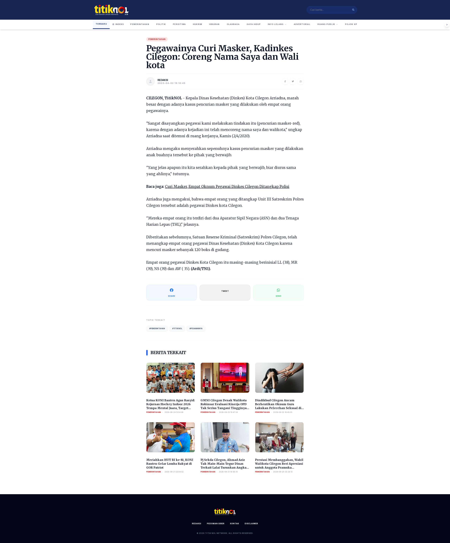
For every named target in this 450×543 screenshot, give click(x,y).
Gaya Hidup (254, 24)
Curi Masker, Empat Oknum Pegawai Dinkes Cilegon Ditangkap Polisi (227, 186)
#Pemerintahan (157, 328)
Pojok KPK (352, 24)
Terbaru (101, 24)
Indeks (119, 24)
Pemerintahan (139, 24)
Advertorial (302, 24)
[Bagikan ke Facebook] (285, 81)
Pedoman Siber (215, 523)
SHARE (171, 296)
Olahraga (233, 24)
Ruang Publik (326, 24)
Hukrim (197, 24)
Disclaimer (251, 523)
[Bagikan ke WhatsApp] (300, 81)
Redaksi (196, 523)
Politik (161, 24)
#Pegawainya (195, 328)
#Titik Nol (177, 328)
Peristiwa (179, 24)
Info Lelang (276, 24)
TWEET (225, 291)
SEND (278, 296)
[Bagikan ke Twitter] (293, 81)
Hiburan (214, 24)
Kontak (234, 523)
